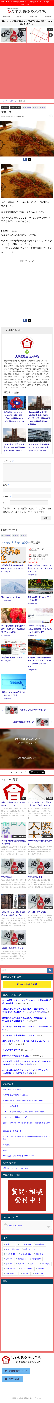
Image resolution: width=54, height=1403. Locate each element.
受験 (9, 1259)
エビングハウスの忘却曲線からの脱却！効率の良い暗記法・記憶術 (26, 1138)
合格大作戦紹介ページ (17, 1371)
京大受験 (10, 1254)
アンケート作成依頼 (27, 984)
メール (7, 496)
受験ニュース (34, 16)
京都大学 (26, 1254)
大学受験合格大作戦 (27, 356)
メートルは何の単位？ (11, 1106)
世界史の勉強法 (15, 107)
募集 (43, 107)
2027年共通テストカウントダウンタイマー (19, 1156)
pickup (46, 1264)
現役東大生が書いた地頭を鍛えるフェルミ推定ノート (23, 1100)
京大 (9, 1264)
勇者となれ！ (8, 1150)
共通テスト (20, 16)
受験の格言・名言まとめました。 (16, 1056)
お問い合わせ (13, 1379)
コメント (8, 461)
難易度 (22, 1259)
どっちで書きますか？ (11, 1050)
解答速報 (36, 1259)
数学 (26, 1273)
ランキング (26, 1268)
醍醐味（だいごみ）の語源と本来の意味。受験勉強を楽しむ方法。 (26, 1124)
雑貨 (36, 107)
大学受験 (10, 1268)
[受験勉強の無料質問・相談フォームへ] (27, 1195)
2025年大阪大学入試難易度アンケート (18, 1026)
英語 (21, 1264)
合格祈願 (6, 1145)
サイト (6, 503)
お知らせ (5, 107)
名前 (6, 485)
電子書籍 (48, 16)
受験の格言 (11, 1273)
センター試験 (12, 1249)
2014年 (40, 1244)
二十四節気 (25, 1244)
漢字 (33, 1264)
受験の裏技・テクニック (12, 1131)
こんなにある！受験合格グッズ (15, 1117)
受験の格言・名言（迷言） (13, 1089)
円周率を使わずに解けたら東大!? (15, 1095)
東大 (39, 1254)
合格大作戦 (6, 16)
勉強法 (10, 1244)
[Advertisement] (27, 71)
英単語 (39, 1273)
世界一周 (28, 107)
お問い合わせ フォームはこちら (15, 1168)
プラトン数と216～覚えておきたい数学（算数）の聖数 (24, 1111)
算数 (41, 1268)
